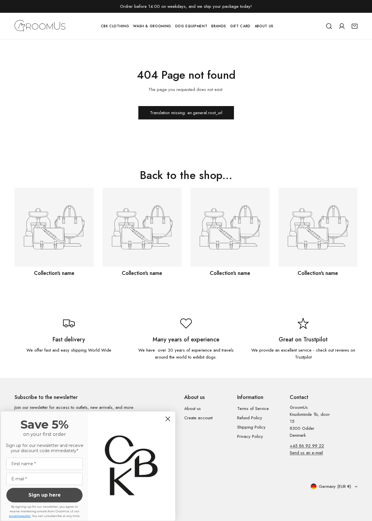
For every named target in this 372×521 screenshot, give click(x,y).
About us (192, 408)
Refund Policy (249, 418)
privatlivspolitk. (20, 516)
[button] (354, 26)
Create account (198, 418)
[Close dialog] (168, 419)
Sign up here (44, 495)
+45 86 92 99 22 (307, 446)
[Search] (329, 26)
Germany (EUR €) (335, 486)
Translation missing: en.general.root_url (186, 113)
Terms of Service (253, 408)
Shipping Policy (251, 427)
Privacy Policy (250, 436)
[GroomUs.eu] (40, 26)
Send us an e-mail (306, 453)
